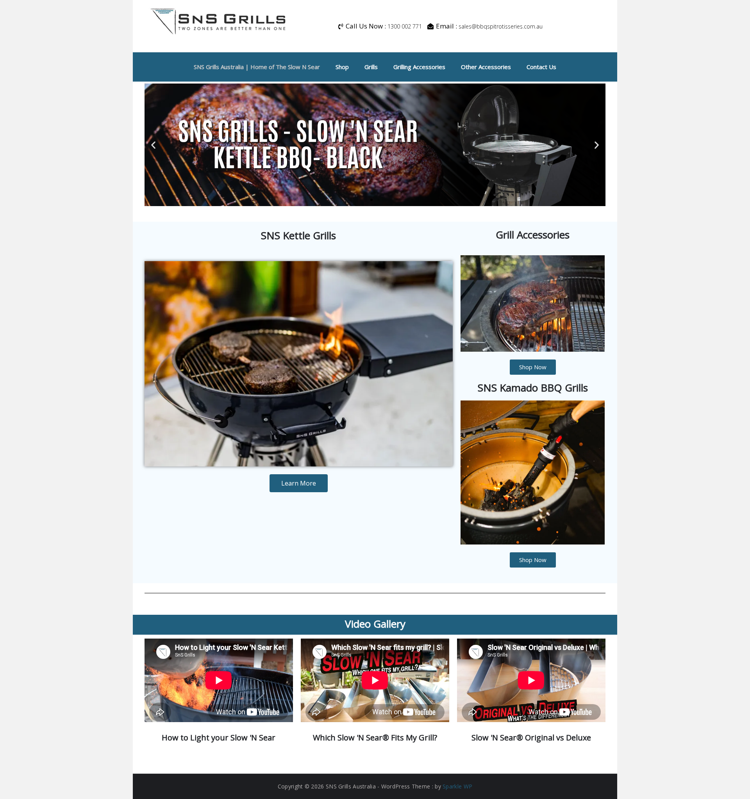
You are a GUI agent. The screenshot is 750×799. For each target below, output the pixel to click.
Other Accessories (486, 67)
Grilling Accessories (419, 67)
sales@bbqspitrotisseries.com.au (501, 26)
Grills (371, 67)
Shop (342, 67)
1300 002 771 (405, 26)
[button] (153, 145)
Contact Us (541, 67)
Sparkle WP (457, 786)
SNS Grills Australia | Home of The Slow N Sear (257, 67)
